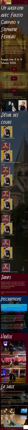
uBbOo (4, 428)
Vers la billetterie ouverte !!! (7, 310)
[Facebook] (15, 429)
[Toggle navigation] (25, 2)
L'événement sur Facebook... (7, 331)
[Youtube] (17, 429)
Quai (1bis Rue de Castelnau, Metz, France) (11, 392)
